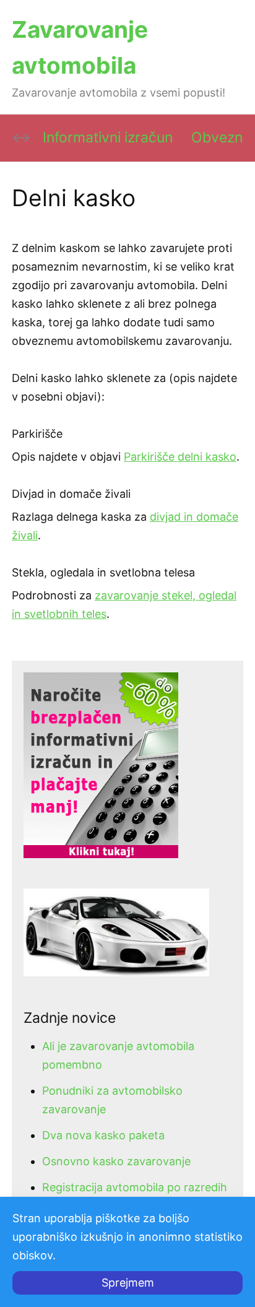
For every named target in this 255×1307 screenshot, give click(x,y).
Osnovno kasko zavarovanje (116, 1161)
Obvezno (221, 137)
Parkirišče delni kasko (180, 456)
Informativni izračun (108, 137)
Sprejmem (128, 1282)
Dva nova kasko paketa (103, 1135)
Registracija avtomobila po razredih (134, 1187)
